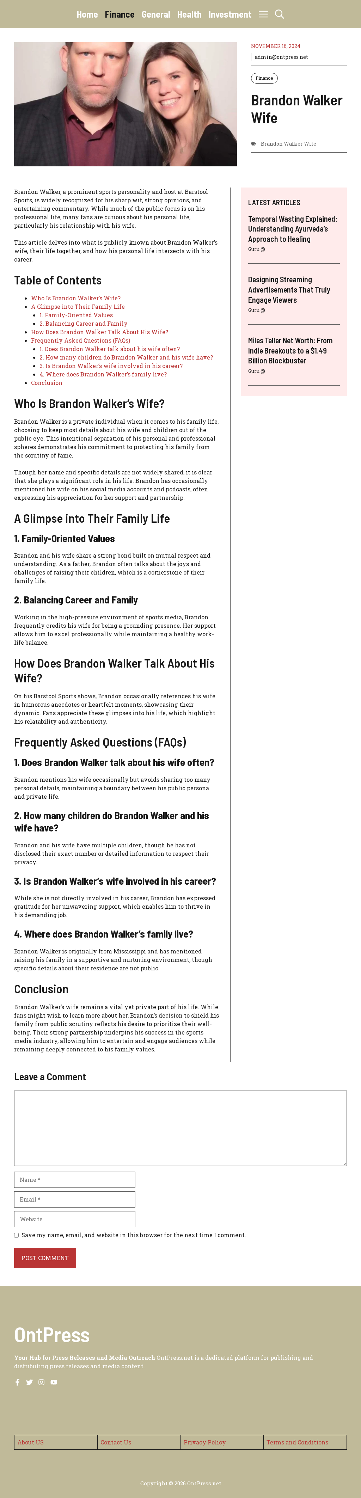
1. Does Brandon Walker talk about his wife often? (109, 348)
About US (30, 1442)
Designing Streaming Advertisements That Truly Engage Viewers (289, 289)
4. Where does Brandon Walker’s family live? (103, 374)
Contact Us (115, 1442)
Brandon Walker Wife (288, 143)
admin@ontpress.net (281, 57)
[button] (279, 14)
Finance (120, 13)
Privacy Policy (205, 1442)
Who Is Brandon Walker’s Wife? (76, 298)
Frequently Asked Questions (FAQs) (80, 340)
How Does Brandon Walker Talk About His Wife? (99, 332)
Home (87, 13)
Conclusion (46, 382)
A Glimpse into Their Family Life (78, 306)
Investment (230, 13)
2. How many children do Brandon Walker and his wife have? (126, 357)
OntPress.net (204, 1483)
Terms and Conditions (297, 1442)
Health (189, 13)
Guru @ (256, 249)
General (156, 13)
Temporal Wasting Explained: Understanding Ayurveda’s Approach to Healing (292, 228)
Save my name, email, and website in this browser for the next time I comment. (134, 1235)
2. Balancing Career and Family (83, 323)
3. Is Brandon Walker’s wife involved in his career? (111, 365)
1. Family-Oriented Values (76, 315)
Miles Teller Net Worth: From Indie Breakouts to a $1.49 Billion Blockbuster (290, 350)
